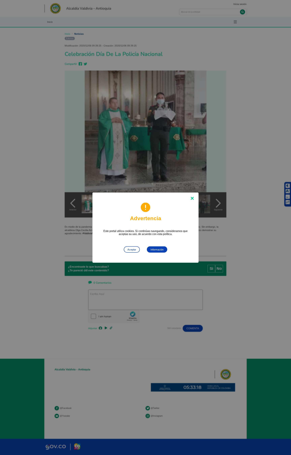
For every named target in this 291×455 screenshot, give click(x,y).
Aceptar (131, 249)
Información (157, 249)
